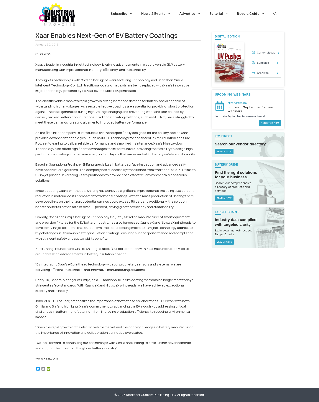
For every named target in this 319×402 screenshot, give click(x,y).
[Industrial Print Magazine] (57, 14)
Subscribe (119, 13)
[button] (275, 14)
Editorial (216, 13)
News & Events (153, 13)
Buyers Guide (248, 13)
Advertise (187, 13)
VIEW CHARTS (224, 241)
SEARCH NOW (224, 151)
